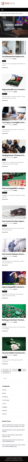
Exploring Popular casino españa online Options (13, 430)
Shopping (5, 397)
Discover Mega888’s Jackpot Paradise (14, 188)
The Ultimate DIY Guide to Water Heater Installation (14, 57)
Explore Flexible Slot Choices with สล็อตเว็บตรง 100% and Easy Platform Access (13, 425)
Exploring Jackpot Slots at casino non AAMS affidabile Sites (13, 440)
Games (4, 324)
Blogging (4, 407)
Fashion (4, 414)
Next (8, 372)
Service (4, 61)
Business (4, 225)
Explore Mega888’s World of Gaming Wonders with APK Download (14, 287)
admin (14, 59)
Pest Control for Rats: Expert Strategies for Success (14, 221)
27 (22, 370)
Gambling (5, 93)
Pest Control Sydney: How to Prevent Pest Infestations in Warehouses (14, 254)
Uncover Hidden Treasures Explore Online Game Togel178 (14, 353)
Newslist (7, 460)
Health (4, 159)
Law (3, 126)
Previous (5, 370)
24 (14, 370)
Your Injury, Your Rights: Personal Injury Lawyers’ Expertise (14, 122)
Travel (4, 403)
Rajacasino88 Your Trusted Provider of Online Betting (14, 89)
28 (24, 370)
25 (17, 370)
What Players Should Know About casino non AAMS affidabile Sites (13, 445)
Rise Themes (19, 460)
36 (5, 372)
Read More (5, 67)
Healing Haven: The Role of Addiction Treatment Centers (14, 155)
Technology (5, 400)
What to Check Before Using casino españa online (12, 435)
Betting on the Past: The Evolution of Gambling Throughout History (14, 320)
